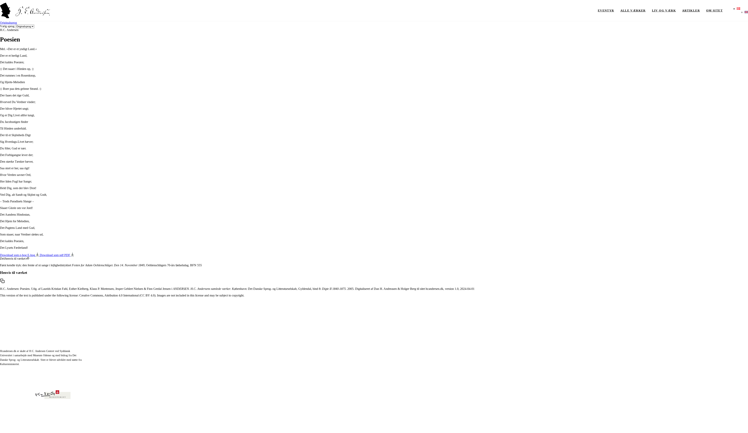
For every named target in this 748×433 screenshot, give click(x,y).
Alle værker (633, 10)
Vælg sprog (7, 26)
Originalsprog (8, 22)
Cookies (743, 425)
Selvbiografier (627, 357)
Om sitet (714, 10)
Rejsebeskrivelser (629, 348)
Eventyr (606, 10)
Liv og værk (664, 10)
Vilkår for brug (728, 425)
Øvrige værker (681, 330)
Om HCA (677, 339)
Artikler (691, 10)
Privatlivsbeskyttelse (706, 425)
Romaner (624, 339)
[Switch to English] (746, 12)
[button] (738, 8)
